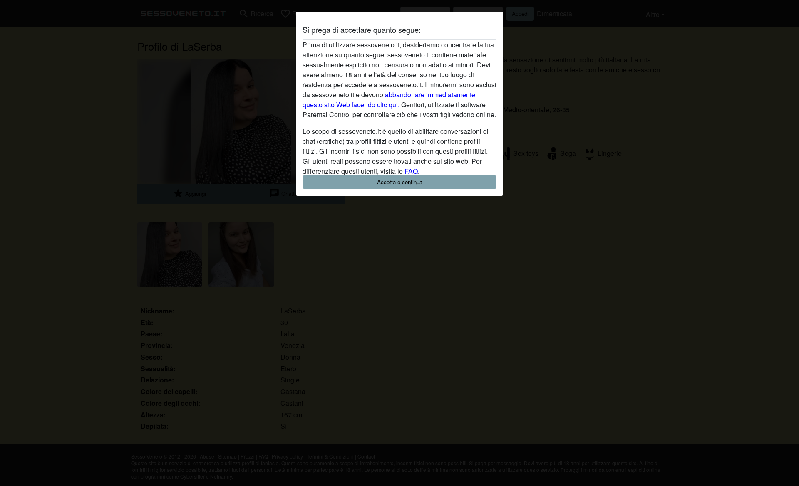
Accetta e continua (399, 182)
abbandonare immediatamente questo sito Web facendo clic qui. (389, 99)
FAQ (411, 171)
